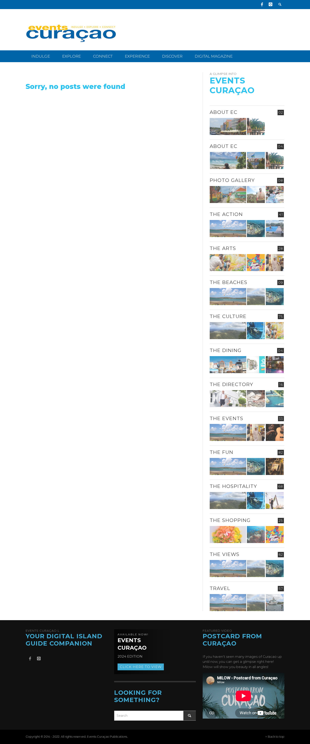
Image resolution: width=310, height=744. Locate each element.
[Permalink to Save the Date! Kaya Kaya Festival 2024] (256, 262)
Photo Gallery (232, 180)
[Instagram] (270, 4)
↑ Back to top (274, 736)
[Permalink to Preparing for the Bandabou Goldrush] (256, 296)
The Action (226, 214)
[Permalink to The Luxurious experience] (275, 364)
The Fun (221, 452)
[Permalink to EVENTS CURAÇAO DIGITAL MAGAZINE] (228, 160)
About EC (223, 112)
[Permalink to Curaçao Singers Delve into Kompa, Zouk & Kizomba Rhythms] (275, 432)
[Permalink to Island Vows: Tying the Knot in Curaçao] (275, 500)
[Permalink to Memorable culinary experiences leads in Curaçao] (228, 364)
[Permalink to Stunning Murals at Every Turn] (228, 262)
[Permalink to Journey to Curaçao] (256, 126)
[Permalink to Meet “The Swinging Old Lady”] (275, 602)
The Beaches (228, 282)
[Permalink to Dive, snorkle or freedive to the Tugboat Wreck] (256, 228)
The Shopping (230, 520)
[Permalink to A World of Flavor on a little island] (228, 534)
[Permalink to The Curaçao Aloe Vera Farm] (256, 194)
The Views (224, 554)
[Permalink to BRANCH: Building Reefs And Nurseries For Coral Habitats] (256, 330)
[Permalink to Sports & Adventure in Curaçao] (228, 228)
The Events (226, 418)
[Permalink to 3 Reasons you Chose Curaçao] (228, 126)
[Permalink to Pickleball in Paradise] (275, 228)
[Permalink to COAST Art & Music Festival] (256, 364)
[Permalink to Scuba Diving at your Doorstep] (275, 398)
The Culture (228, 316)
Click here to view (141, 667)
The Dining (225, 350)
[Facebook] (262, 4)
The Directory (231, 384)
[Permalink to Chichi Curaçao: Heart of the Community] (275, 194)
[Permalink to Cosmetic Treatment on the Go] (228, 398)
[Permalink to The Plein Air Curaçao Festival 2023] (275, 466)
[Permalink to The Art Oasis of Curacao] (275, 262)
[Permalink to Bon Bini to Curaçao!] (256, 398)
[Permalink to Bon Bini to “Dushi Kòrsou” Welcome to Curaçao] (256, 160)
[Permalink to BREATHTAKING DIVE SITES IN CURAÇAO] (256, 534)
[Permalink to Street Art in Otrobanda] (228, 194)
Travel (220, 588)
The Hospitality (233, 486)
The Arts (223, 248)
